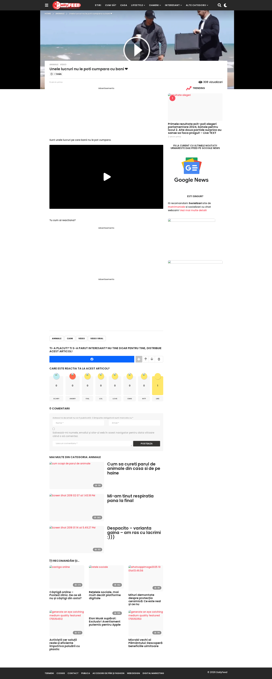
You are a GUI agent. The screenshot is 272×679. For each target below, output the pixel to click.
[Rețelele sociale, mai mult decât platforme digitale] (106, 576)
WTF (144, 398)
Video (63, 64)
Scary (56, 398)
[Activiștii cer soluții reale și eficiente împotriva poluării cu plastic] (66, 623)
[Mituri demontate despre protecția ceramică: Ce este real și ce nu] (145, 578)
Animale (53, 64)
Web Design (133, 673)
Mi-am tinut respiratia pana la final (130, 498)
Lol (100, 398)
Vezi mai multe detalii (193, 210)
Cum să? (110, 5)
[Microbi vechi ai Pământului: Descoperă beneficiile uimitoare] (145, 623)
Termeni (49, 673)
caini (70, 338)
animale (56, 338)
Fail (87, 398)
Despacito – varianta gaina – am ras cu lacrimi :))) (134, 532)
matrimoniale (176, 206)
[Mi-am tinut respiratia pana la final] (76, 507)
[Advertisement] (106, 112)
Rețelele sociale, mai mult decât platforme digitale (105, 595)
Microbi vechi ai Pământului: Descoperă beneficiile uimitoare (145, 643)
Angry (73, 398)
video (81, 338)
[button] (46, 5)
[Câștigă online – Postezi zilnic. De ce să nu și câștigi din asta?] (66, 576)
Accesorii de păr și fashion (108, 673)
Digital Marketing (153, 673)
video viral (96, 338)
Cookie (61, 673)
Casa (123, 5)
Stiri (98, 5)
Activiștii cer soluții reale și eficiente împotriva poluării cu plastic (64, 644)
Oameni (154, 5)
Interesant (172, 5)
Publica (85, 673)
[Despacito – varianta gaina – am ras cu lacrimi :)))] (76, 539)
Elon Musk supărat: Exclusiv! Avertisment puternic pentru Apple (105, 621)
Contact (73, 673)
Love (115, 398)
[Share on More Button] (139, 359)
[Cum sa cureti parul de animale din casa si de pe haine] (76, 475)
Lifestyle (137, 5)
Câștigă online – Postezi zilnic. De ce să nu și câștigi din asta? (65, 595)
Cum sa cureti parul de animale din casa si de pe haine (133, 468)
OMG (129, 398)
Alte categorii (196, 5)
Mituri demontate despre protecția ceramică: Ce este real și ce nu (144, 599)
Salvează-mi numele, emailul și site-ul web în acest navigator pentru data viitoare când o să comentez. (103, 434)
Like (157, 398)
